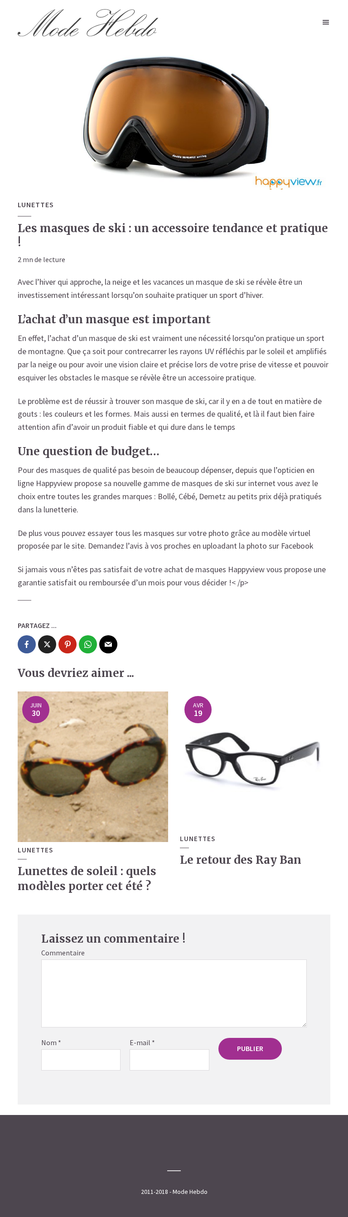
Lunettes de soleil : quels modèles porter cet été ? (87, 878)
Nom (51, 1042)
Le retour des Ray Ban (240, 860)
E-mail (142, 1042)
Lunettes (36, 204)
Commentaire (63, 952)
